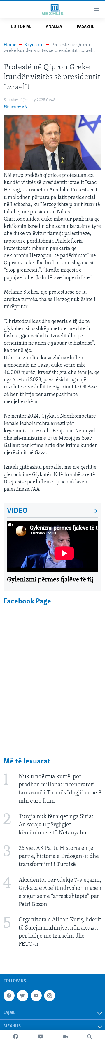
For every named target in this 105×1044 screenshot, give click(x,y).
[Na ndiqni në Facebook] (9, 995)
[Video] (65, 1037)
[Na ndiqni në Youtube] (36, 995)
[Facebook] (16, 1037)
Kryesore (33, 44)
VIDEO (17, 511)
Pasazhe (85, 26)
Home (10, 44)
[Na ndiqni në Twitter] (22, 995)
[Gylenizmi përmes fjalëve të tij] (52, 546)
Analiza (54, 26)
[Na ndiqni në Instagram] (49, 995)
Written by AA (15, 107)
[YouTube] (41, 1037)
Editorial (21, 26)
